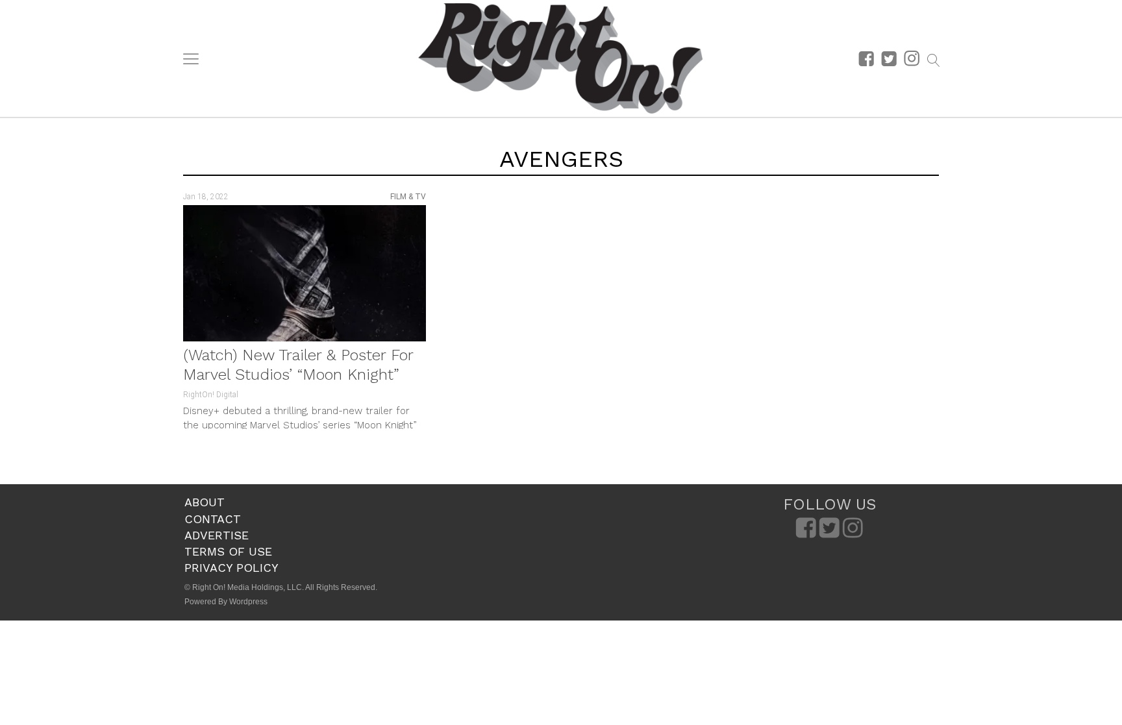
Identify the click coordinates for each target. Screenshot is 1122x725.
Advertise (216, 535)
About (204, 502)
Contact (212, 519)
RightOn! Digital (210, 394)
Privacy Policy (231, 567)
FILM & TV (408, 196)
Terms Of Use (228, 551)
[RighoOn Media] (560, 58)
